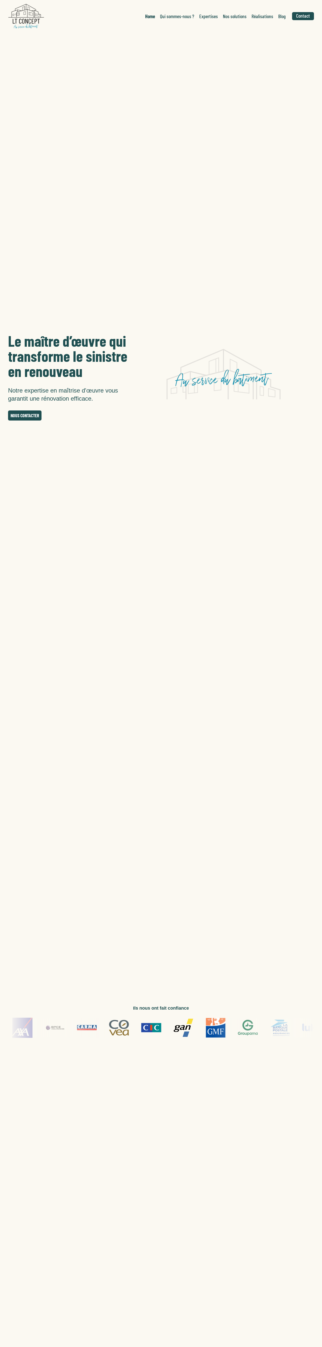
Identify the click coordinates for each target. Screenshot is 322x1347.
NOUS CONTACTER (25, 415)
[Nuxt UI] (26, 16)
